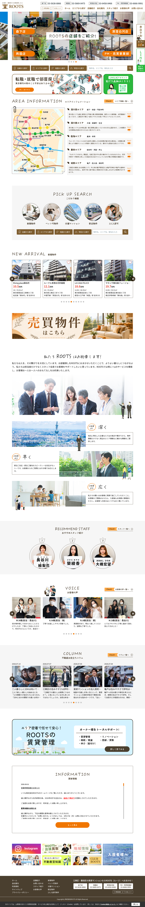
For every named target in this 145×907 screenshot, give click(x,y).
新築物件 (51, 880)
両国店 (85, 27)
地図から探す (60, 68)
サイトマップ (17, 889)
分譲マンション (54, 886)
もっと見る (72, 825)
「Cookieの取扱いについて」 (107, 904)
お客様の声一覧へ (122, 589)
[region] (72, 801)
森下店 (78, 41)
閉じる (135, 904)
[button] (69, 61)
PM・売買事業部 (98, 18)
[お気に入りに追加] (37, 262)
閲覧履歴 (46, 8)
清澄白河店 (76, 53)
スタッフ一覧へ (124, 529)
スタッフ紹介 (112, 8)
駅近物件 (51, 889)
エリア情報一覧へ (122, 101)
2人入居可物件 (53, 892)
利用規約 (15, 886)
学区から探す (79, 68)
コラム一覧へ (124, 655)
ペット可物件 (53, 883)
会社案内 (101, 8)
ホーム (67, 8)
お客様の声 (125, 8)
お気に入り (57, 8)
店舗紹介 (91, 8)
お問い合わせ (137, 8)
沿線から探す (22, 68)
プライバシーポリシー (20, 892)
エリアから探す (79, 8)
